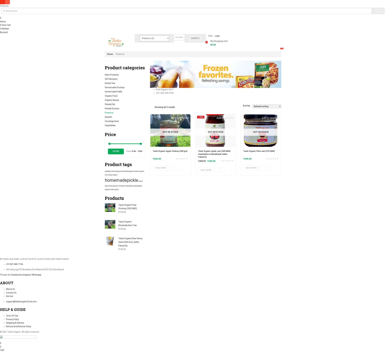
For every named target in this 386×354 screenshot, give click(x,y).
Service (9, 296)
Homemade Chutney (115, 87)
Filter (116, 151)
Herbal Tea (110, 83)
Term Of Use (12, 316)
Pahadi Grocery (112, 108)
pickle (116, 189)
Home (3, 21)
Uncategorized (112, 121)
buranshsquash (127, 171)
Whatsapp (36, 275)
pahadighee (138, 186)
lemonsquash (113, 186)
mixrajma (122, 186)
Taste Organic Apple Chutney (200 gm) (170, 151)
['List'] (153, 107)
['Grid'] (151, 107)
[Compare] (177, 167)
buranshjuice (117, 171)
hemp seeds (112, 175)
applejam (108, 171)
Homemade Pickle (113, 91)
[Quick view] (171, 167)
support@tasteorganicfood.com (21, 301)
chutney (136, 171)
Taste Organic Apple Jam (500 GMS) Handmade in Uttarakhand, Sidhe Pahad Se (214, 154)
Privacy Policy (12, 319)
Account (4, 32)
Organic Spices (112, 100)
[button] (218, 43)
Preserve (109, 113)
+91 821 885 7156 (14, 264)
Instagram (26, 275)
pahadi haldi (109, 189)
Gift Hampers (111, 79)
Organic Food (111, 96)
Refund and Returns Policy (18, 326)
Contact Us (11, 292)
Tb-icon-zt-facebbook (10, 275)
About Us (10, 289)
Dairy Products (112, 75)
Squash (108, 117)
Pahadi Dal (110, 104)
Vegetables (110, 125)
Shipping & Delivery (15, 323)
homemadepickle (121, 180)
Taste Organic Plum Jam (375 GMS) (259, 151)
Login (217, 36)
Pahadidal (129, 186)
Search (195, 38)
